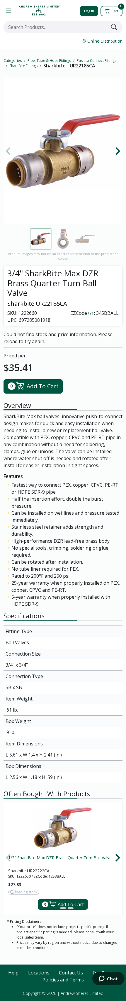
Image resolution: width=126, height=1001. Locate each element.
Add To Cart (34, 386)
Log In (89, 10)
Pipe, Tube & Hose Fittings (49, 60)
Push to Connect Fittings (96, 60)
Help (13, 972)
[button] (8, 10)
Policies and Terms (63, 979)
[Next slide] (117, 151)
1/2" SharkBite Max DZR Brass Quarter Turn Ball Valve (60, 857)
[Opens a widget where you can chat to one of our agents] (108, 979)
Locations (39, 972)
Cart (116, 9)
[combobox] (56, 27)
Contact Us (71, 972)
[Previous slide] (9, 151)
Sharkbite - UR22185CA (69, 65)
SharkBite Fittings (23, 65)
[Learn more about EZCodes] (90, 313)
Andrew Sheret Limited (82, 993)
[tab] (55, 908)
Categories (13, 60)
